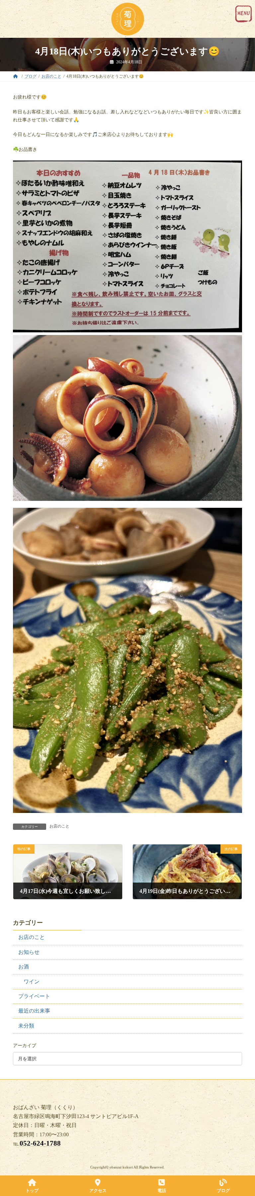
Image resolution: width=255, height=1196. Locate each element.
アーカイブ (24, 1045)
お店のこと (59, 826)
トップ (32, 1190)
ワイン (32, 981)
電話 (161, 1190)
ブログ (223, 1190)
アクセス (98, 1190)
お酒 (23, 966)
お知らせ (29, 952)
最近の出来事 (34, 1011)
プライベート (34, 996)
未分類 (26, 1025)
